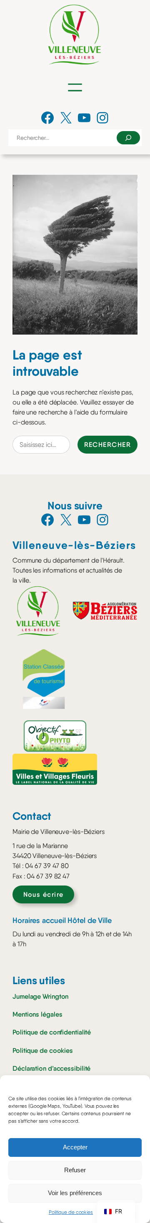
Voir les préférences (75, 1192)
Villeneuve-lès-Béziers (74, 545)
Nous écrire (43, 894)
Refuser (75, 1169)
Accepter (75, 1147)
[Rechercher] (128, 137)
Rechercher (107, 444)
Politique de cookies (71, 1212)
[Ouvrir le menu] (75, 87)
